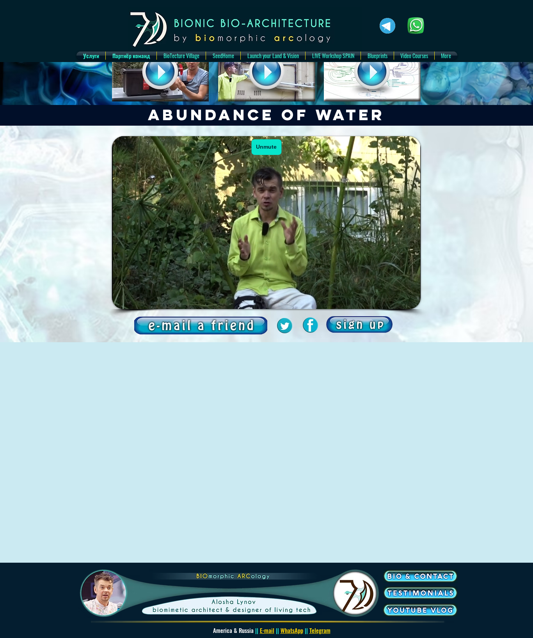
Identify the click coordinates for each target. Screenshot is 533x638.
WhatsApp (292, 630)
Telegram (319, 630)
